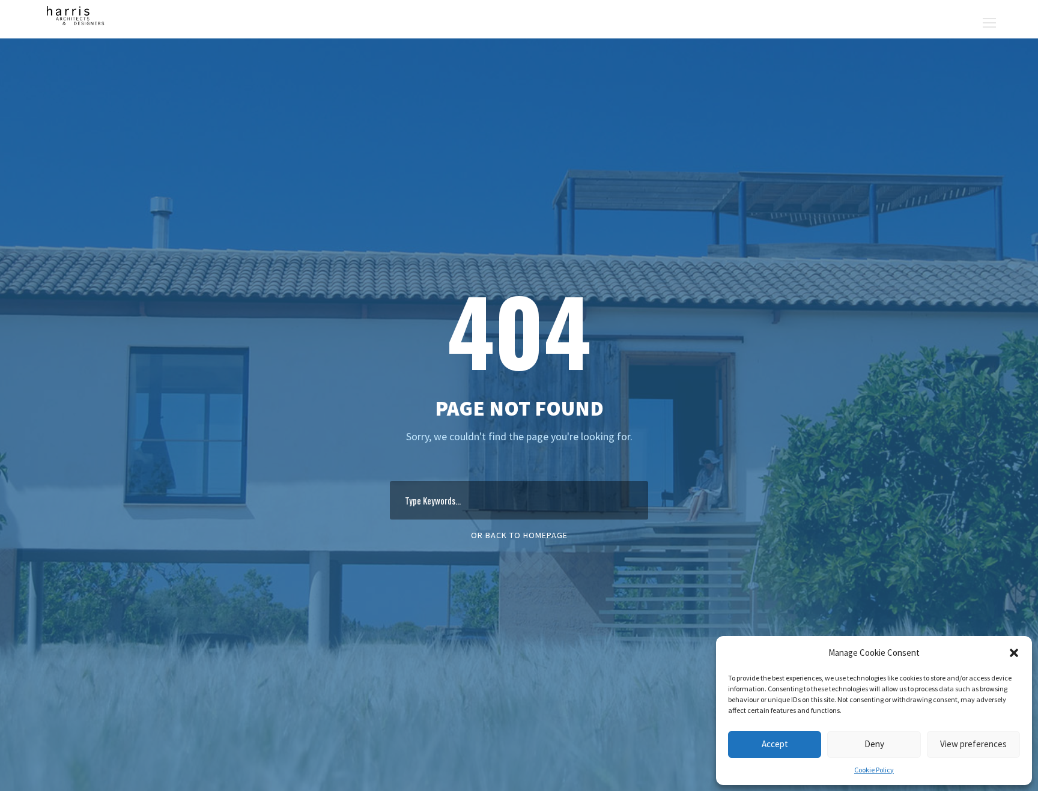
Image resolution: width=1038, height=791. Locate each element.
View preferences (973, 744)
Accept (775, 744)
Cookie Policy (874, 769)
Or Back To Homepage (519, 535)
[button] (1014, 653)
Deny (874, 744)
